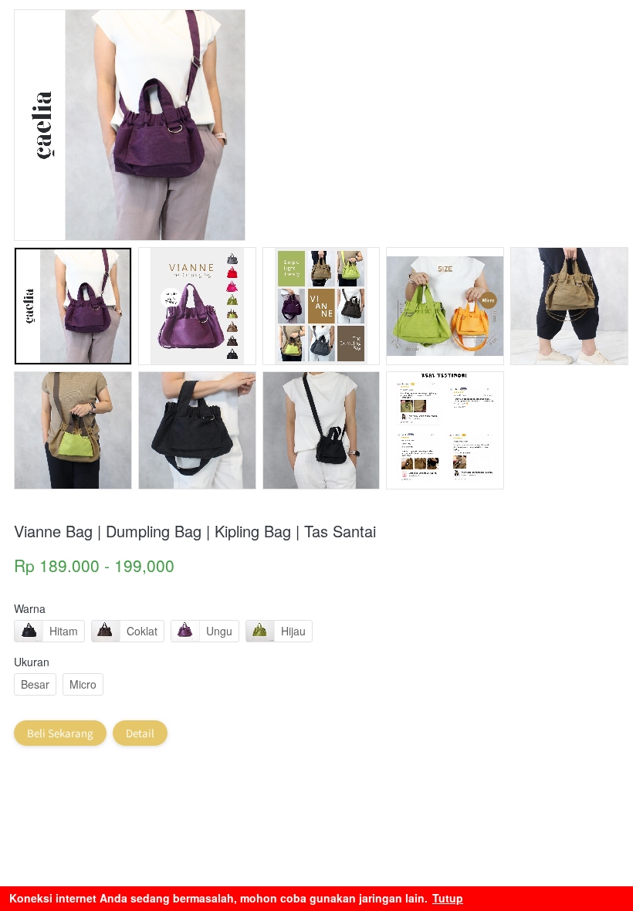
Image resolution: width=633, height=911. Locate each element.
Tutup (447, 898)
